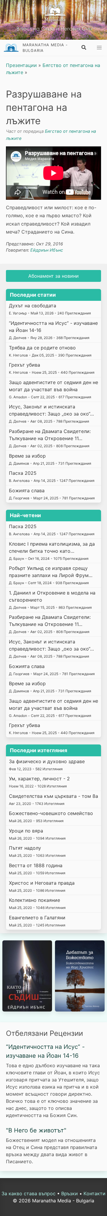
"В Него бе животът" (36, 1130)
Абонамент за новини (53, 276)
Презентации (21, 65)
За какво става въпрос (28, 1193)
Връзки (69, 1193)
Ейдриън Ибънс (46, 250)
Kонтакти (95, 1193)
